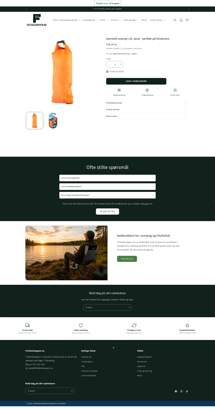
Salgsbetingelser (144, 357)
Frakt (123, 48)
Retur (139, 375)
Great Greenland (88, 375)
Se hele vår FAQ (107, 211)
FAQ (83, 366)
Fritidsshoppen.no (41, 403)
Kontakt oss (127, 258)
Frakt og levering (144, 371)
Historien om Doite (89, 371)
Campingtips (86, 361)
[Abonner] (129, 307)
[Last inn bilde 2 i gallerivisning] (52, 120)
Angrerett (141, 366)
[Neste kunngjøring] (189, 9)
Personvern (142, 361)
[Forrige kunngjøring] (26, 9)
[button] (66, 20)
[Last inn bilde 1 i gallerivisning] (34, 120)
